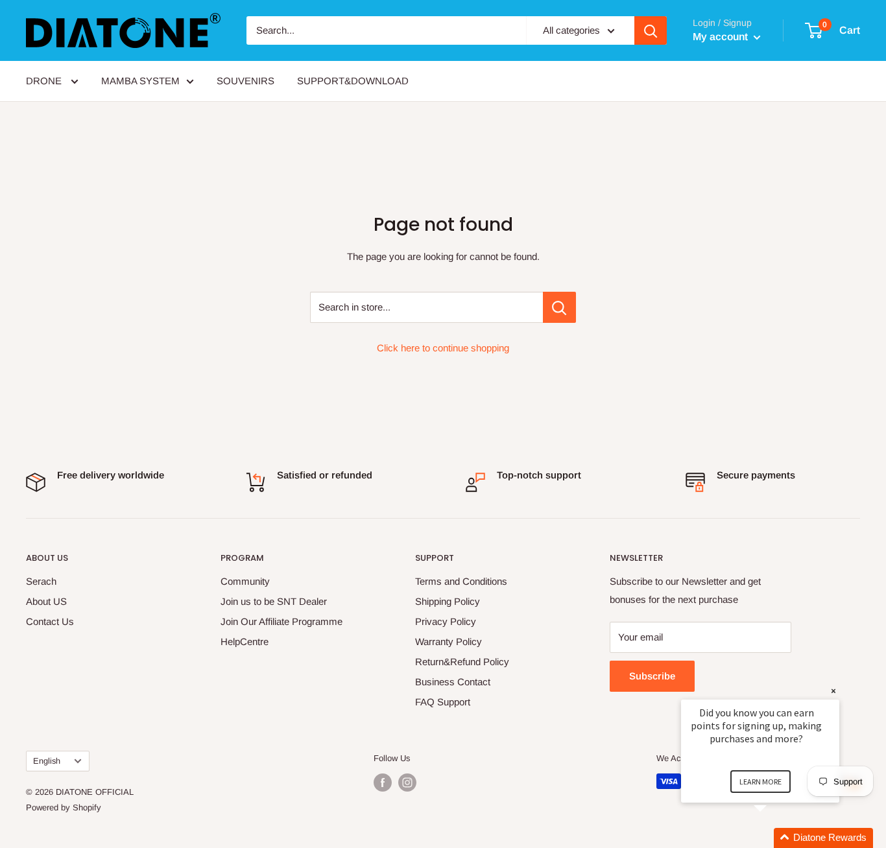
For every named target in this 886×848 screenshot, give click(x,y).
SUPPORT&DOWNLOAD (353, 80)
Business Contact (452, 681)
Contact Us (50, 621)
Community (245, 581)
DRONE (45, 80)
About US (46, 601)
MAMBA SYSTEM (140, 80)
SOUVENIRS (245, 80)
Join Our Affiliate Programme (281, 621)
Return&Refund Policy (462, 661)
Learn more (760, 781)
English (46, 761)
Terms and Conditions (461, 581)
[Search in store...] (559, 307)
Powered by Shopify (63, 807)
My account (721, 36)
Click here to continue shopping (443, 347)
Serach (41, 581)
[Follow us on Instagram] (407, 782)
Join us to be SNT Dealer (274, 601)
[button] (775, 838)
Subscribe (652, 675)
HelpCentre (245, 641)
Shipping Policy (447, 601)
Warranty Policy (448, 641)
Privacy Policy (445, 621)
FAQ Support (442, 701)
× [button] (833, 691)
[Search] (650, 30)
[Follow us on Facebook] (383, 782)
